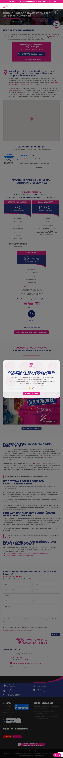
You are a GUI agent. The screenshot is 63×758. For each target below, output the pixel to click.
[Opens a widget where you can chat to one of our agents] (57, 755)
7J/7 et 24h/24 (32, 1)
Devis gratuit (11, 1)
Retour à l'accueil (31, 394)
